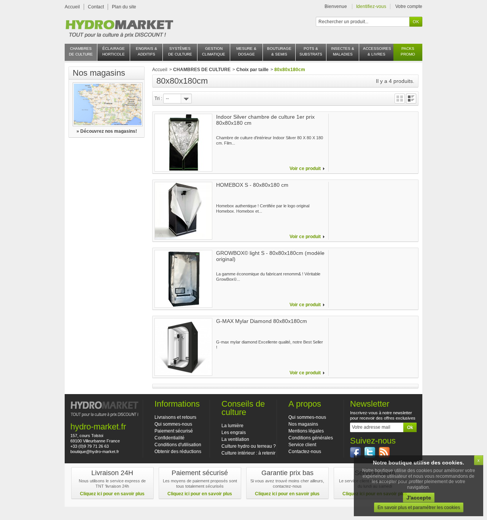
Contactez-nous (304, 451)
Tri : (158, 98)
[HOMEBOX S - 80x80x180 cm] (183, 211)
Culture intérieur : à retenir (248, 453)
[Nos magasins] (106, 104)
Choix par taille (252, 69)
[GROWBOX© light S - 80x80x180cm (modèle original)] (183, 279)
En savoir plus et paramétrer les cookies (418, 507)
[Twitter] (369, 452)
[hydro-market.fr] (119, 26)
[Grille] (400, 98)
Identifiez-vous (371, 6)
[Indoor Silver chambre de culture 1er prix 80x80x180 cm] (183, 143)
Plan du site (124, 7)
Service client (302, 444)
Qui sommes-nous (173, 424)
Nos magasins (99, 73)
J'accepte (418, 498)
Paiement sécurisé (173, 431)
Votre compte (408, 6)
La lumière (232, 425)
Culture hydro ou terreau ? (248, 446)
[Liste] (411, 98)
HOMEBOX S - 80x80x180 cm (252, 185)
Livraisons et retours (175, 417)
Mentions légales (306, 431)
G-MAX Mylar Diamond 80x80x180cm (261, 321)
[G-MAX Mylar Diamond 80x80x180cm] (183, 347)
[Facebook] (355, 452)
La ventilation (235, 439)
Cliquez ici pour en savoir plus (112, 493)
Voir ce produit (305, 168)
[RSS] (384, 452)
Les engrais (233, 432)
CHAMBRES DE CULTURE (202, 69)
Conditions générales (310, 437)
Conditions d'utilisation (177, 444)
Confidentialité (169, 437)
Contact (96, 7)
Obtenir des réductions (177, 451)
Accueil (72, 7)
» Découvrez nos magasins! (106, 131)
